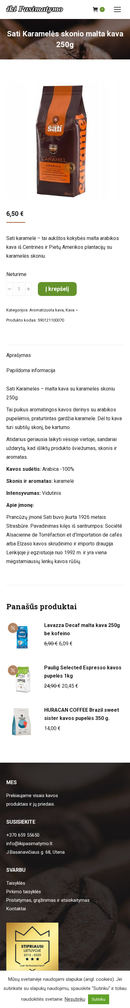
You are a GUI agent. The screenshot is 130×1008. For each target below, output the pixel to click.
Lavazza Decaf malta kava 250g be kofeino (82, 629)
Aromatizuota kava (46, 310)
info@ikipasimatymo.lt (29, 843)
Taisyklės (15, 883)
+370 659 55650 (22, 835)
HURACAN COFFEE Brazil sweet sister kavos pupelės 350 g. (81, 714)
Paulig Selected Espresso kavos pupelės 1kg (82, 672)
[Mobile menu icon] (117, 9)
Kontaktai (16, 909)
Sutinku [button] (98, 999)
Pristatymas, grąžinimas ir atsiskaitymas (48, 900)
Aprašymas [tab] (18, 355)
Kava (70, 310)
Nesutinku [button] (75, 999)
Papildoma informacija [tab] (30, 370)
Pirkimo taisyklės (23, 891)
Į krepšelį (57, 289)
